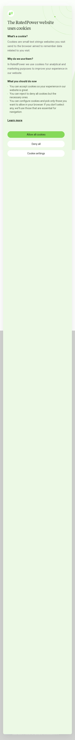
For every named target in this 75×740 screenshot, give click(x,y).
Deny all (36, 144)
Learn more (14, 120)
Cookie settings (36, 153)
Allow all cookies (36, 134)
